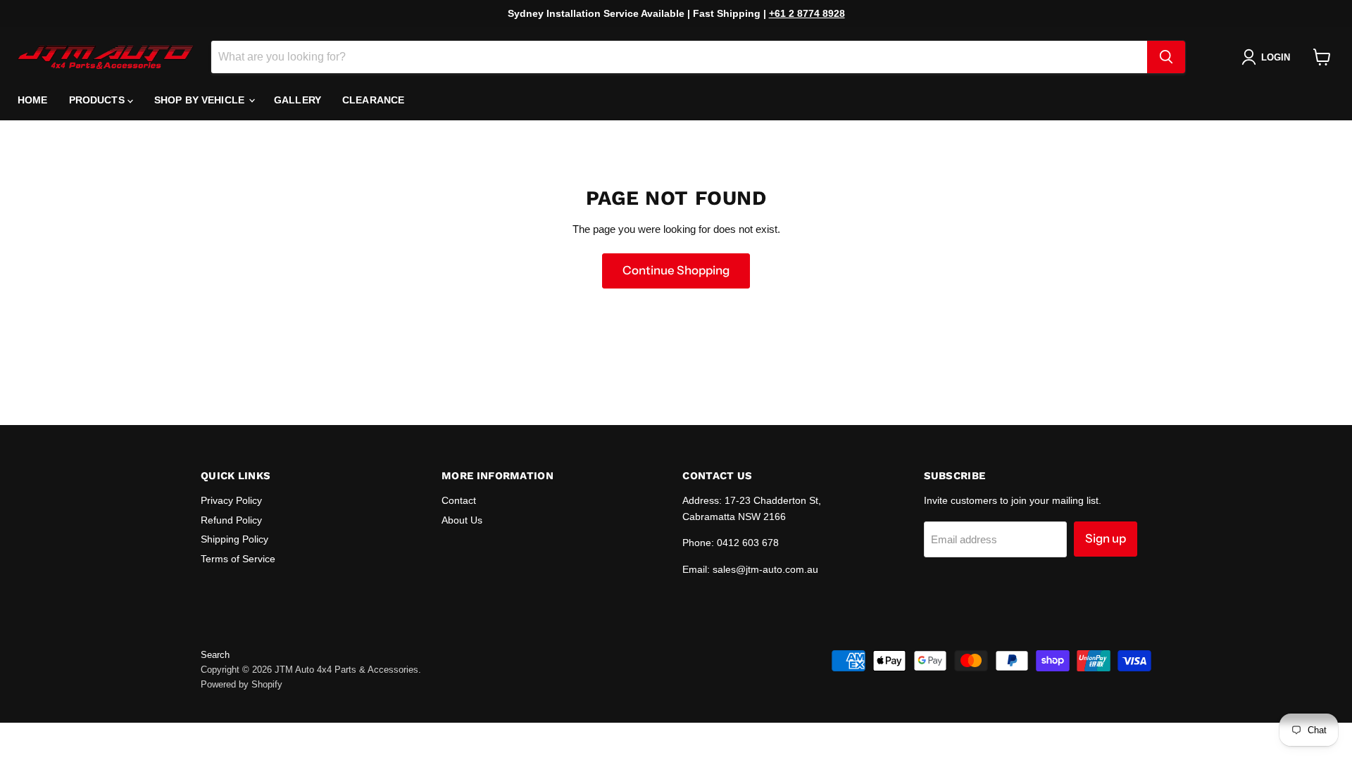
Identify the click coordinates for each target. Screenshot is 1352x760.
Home (33, 100)
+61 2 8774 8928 (807, 13)
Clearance (373, 100)
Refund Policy (231, 520)
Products (98, 100)
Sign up (1105, 538)
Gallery (297, 100)
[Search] (1166, 57)
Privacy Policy (231, 500)
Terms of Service (238, 558)
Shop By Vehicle (200, 100)
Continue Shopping (676, 270)
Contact (459, 500)
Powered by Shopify (241, 684)
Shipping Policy (234, 539)
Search (215, 655)
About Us (462, 520)
